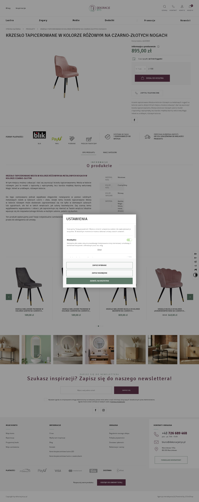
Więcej (99, 249)
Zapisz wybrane (99, 265)
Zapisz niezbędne (99, 273)
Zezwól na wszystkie (99, 281)
